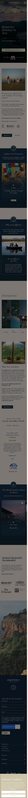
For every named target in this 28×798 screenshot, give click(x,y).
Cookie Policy (12, 789)
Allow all (13, 795)
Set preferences (13, 792)
